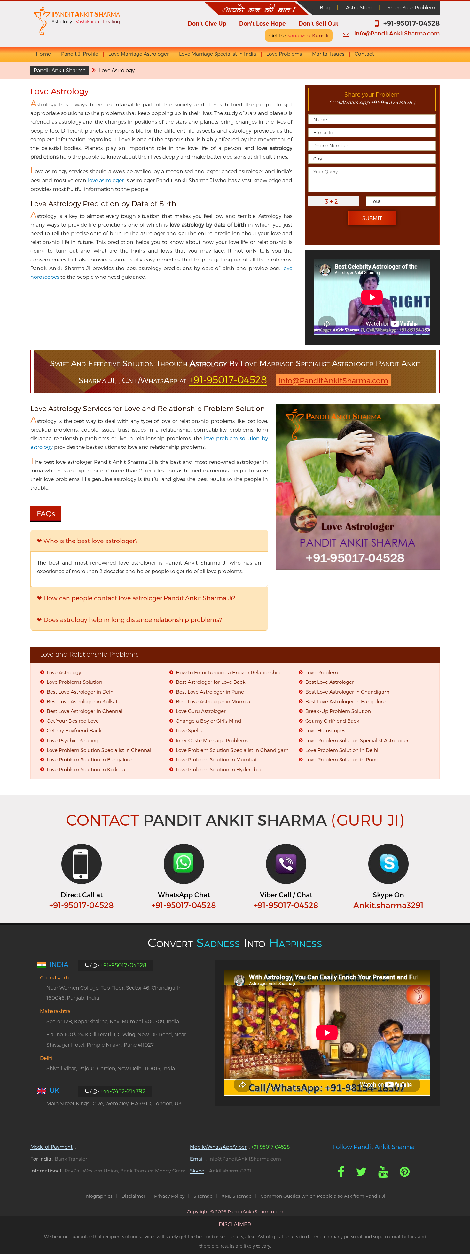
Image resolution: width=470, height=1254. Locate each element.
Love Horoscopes (325, 730)
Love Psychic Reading (72, 740)
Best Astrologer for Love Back (211, 682)
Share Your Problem (411, 7)
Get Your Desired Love (73, 721)
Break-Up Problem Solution (338, 711)
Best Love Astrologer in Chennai (84, 711)
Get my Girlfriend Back (332, 721)
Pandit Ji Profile (79, 53)
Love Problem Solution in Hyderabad (219, 769)
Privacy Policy (169, 1196)
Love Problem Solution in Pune (341, 759)
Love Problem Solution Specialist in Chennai (99, 750)
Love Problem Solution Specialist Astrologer (357, 740)
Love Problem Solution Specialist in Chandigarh (232, 750)
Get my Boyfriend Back (74, 730)
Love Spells (189, 730)
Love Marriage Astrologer (138, 53)
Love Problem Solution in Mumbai (216, 759)
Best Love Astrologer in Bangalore (345, 701)
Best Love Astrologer (329, 682)
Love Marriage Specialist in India (217, 53)
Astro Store (359, 7)
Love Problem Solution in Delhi (341, 750)
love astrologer (106, 180)
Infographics (98, 1196)
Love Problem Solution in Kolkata (86, 769)
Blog (325, 7)
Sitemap (203, 1196)
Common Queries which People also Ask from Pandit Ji (323, 1196)
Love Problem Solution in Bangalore (89, 759)
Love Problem (321, 672)
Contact (364, 53)
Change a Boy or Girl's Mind (208, 721)
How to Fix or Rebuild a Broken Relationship (228, 672)
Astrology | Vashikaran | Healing (85, 21)
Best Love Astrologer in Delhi (81, 692)
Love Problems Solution (74, 682)
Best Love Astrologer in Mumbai (214, 701)
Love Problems (284, 53)
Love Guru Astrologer (201, 711)
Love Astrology (64, 672)
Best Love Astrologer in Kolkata (84, 701)
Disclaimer (133, 1196)
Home (43, 53)
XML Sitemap (237, 1196)
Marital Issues (328, 53)
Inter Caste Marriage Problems (212, 740)
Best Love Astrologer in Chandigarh (347, 692)
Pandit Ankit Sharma (60, 70)
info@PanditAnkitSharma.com (397, 33)
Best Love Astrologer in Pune (210, 692)
